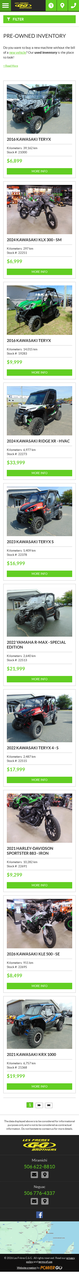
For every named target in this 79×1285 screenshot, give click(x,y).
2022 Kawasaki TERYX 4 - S (33, 748)
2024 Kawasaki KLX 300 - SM (34, 239)
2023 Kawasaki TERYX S (30, 541)
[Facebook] (39, 1214)
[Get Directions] (62, 5)
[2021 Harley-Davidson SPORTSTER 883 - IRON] (39, 818)
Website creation (26, 1267)
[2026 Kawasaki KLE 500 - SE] (39, 923)
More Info (39, 171)
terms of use (45, 1261)
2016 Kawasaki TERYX (29, 139)
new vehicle (17, 52)
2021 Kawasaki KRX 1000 (31, 1054)
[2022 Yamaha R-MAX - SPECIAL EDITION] (39, 612)
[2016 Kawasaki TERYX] (39, 109)
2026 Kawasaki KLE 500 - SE (33, 954)
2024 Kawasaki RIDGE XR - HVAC (38, 441)
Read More (10, 65)
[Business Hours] (51, 5)
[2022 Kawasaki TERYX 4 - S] (39, 717)
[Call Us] (73, 5)
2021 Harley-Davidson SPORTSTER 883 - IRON (30, 851)
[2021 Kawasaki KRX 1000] (39, 1024)
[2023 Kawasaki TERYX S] (39, 511)
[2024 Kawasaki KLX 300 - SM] (39, 209)
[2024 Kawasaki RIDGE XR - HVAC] (39, 411)
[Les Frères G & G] (28, 5)
